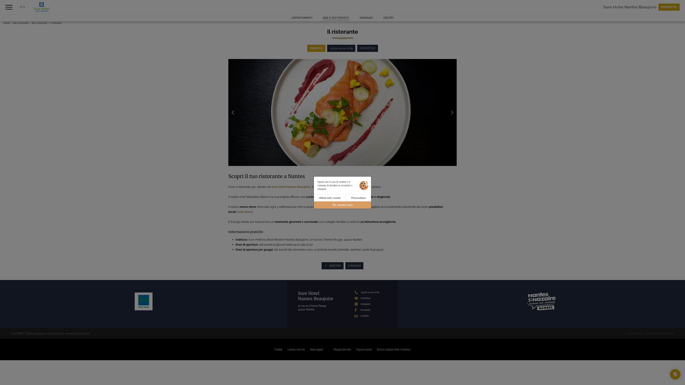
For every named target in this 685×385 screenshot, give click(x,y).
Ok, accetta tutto (343, 204)
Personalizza (358, 197)
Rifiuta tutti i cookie (330, 197)
